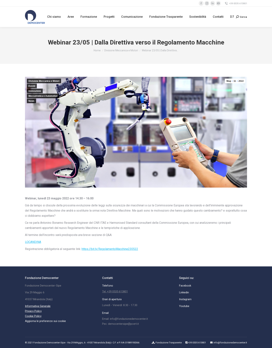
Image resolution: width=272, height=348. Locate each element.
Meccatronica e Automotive (43, 96)
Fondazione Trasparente (169, 342)
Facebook (185, 285)
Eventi (31, 86)
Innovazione (34, 91)
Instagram (185, 299)
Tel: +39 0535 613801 (115, 291)
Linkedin (184, 292)
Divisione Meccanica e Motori (43, 81)
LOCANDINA (33, 242)
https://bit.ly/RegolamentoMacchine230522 (110, 249)
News (31, 101)
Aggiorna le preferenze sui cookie (45, 321)
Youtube (184, 306)
